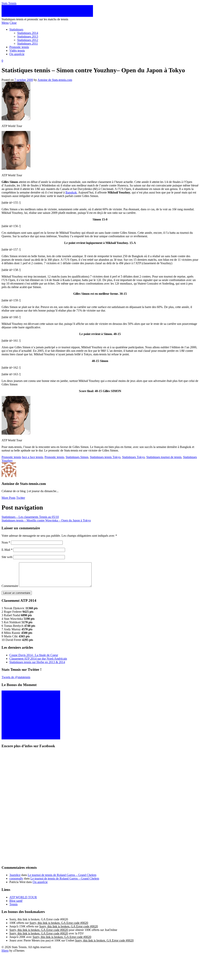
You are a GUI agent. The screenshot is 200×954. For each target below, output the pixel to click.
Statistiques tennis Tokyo (105, 457)
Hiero (5, 950)
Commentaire (10, 586)
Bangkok (71, 192)
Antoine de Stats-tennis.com (55, 80)
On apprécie (16, 54)
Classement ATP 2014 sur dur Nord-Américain (38, 658)
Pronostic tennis (19, 47)
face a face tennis (32, 457)
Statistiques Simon (77, 457)
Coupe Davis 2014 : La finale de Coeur (33, 655)
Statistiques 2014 (27, 33)
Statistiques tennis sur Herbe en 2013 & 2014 (37, 662)
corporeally (16, 878)
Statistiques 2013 (27, 36)
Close (13, 22)
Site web (7, 557)
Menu (5, 22)
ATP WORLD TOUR (23, 897)
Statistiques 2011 (27, 43)
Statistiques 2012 (27, 40)
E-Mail (7, 549)
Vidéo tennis (17, 50)
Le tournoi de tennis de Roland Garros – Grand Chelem (62, 875)
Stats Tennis (9, 3)
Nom (6, 542)
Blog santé (15, 900)
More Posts (8, 497)
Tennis (13, 904)
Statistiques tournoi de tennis (163, 457)
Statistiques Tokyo (133, 457)
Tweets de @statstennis (16, 677)
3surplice (15, 875)
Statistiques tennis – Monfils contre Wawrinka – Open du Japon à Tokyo (46, 520)
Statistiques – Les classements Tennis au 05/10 (30, 517)
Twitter (20, 497)
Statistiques (16, 29)
